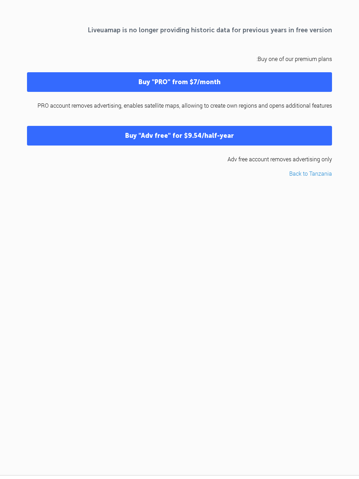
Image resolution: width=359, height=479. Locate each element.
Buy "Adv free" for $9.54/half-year (179, 136)
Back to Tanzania (310, 173)
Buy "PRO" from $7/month (179, 82)
